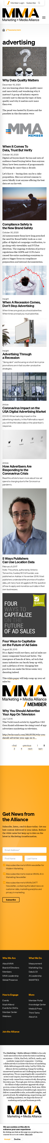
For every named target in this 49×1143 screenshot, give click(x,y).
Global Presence (10, 980)
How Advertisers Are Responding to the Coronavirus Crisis (17, 470)
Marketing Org (35, 967)
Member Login (17, 3)
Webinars (6, 1016)
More (31, 995)
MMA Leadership (10, 976)
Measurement (35, 963)
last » (41, 748)
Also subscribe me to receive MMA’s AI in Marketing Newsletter (25, 875)
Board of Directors (10, 967)
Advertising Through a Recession (17, 355)
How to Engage (10, 995)
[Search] (39, 2)
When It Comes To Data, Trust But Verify (17, 148)
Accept (7, 1139)
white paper (13, 678)
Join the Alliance (10, 1032)
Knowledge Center (37, 1004)
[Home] (3, 30)
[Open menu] (44, 17)
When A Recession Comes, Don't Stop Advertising (21, 304)
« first (14, 745)
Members (7, 971)
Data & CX (33, 971)
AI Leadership (35, 976)
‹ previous (26, 745)
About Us (33, 1016)
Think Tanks (34, 1012)
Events (5, 1000)
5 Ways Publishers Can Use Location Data (18, 560)
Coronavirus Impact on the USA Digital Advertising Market (24, 409)
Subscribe (31, 3)
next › (30, 748)
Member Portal (36, 1000)
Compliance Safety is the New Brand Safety (17, 226)
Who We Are (9, 958)
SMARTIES (34, 980)
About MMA (8, 963)
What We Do (35, 958)
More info (29, 1134)
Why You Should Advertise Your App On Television (21, 712)
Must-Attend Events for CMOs (10, 1006)
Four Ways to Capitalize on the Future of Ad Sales (19, 643)
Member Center (9, 1012)
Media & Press (35, 1008)
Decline (17, 1139)
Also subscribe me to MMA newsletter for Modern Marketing (25, 866)
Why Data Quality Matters (20, 80)
